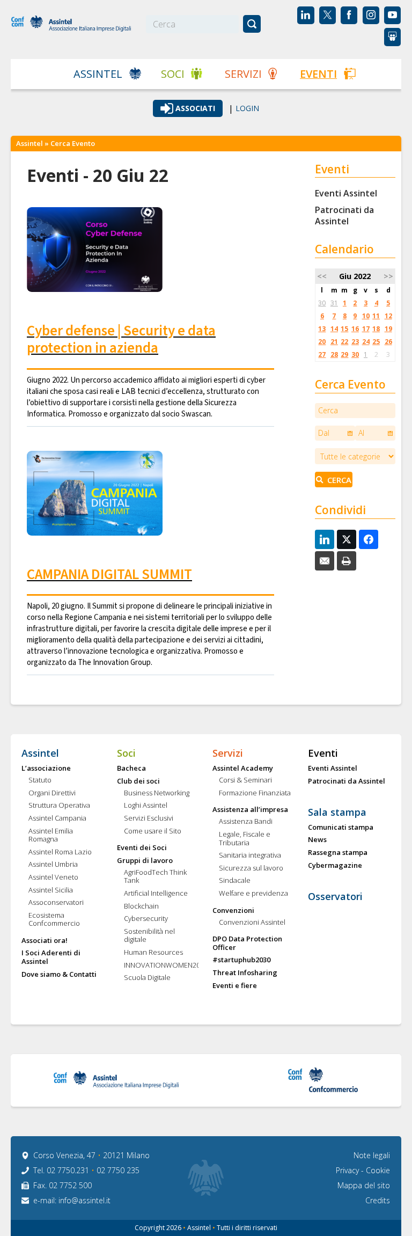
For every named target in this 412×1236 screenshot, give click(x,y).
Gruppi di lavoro (145, 861)
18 (376, 328)
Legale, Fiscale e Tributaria (244, 838)
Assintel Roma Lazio (60, 852)
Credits (377, 1200)
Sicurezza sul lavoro (251, 868)
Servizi (243, 74)
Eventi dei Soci (142, 848)
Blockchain (141, 906)
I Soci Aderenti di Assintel (50, 957)
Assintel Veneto (53, 877)
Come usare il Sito (152, 831)
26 (388, 341)
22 (344, 341)
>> (388, 276)
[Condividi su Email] (324, 561)
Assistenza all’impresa (250, 810)
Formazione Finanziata (255, 793)
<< (322, 276)
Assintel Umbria (53, 864)
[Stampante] (346, 561)
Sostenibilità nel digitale (149, 935)
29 (344, 354)
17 (366, 328)
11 (376, 315)
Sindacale (235, 880)
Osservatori (335, 897)
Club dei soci (138, 781)
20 (322, 341)
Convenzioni (233, 910)
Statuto (40, 780)
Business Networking (156, 793)
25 (376, 341)
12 (388, 315)
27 (322, 354)
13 (322, 328)
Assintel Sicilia (50, 890)
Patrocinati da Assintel (344, 215)
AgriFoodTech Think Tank (155, 876)
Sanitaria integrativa (250, 855)
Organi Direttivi (52, 793)
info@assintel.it (84, 1200)
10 (366, 315)
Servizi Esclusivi (148, 818)
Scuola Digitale (147, 978)
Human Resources (153, 952)
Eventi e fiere (234, 986)
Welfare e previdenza (253, 893)
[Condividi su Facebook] (368, 539)
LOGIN (247, 108)
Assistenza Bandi (246, 821)
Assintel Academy (242, 768)
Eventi (318, 74)
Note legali (372, 1155)
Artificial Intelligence (156, 893)
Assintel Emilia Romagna (50, 835)
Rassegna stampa (337, 853)
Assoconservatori (56, 902)
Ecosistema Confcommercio (54, 919)
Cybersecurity (146, 919)
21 (334, 341)
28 (334, 354)
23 (355, 341)
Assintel (97, 74)
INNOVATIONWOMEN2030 (161, 965)
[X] (346, 539)
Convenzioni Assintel (252, 922)
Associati (195, 108)
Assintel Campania (57, 818)
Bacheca (131, 768)
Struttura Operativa (59, 805)
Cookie (378, 1170)
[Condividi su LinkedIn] (324, 539)
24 (366, 341)
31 (334, 303)
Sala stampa (337, 812)
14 (334, 328)
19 (388, 328)
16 (355, 328)
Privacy (348, 1170)
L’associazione (46, 768)
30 (322, 303)
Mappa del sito (363, 1185)
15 (344, 328)
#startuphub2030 (241, 960)
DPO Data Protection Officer (247, 943)
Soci (173, 74)
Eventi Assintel (346, 193)
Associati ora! (44, 941)
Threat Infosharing (244, 973)
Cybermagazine (335, 865)
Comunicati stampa (340, 827)
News (317, 840)
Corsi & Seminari (245, 780)
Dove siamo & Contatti (59, 974)
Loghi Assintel (145, 805)
